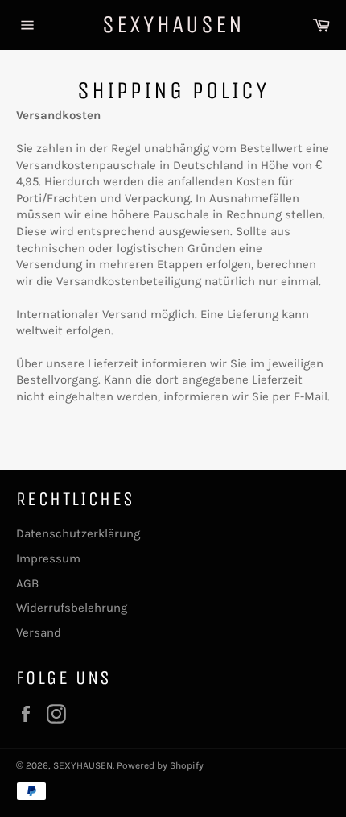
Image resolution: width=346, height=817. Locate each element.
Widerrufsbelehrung (71, 607)
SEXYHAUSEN (173, 24)
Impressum (48, 558)
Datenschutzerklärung (78, 533)
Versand (38, 632)
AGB (27, 583)
